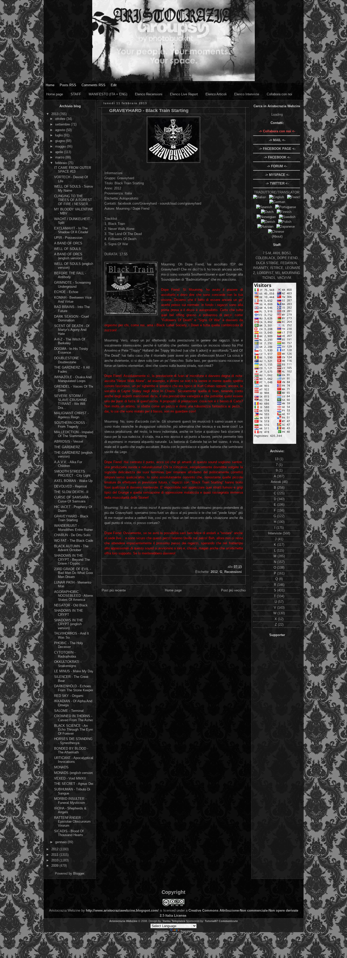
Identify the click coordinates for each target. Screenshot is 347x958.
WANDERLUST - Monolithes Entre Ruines (74, 528)
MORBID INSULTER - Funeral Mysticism (70, 801)
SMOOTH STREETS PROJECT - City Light (72, 473)
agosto (60, 130)
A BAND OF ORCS (68, 243)
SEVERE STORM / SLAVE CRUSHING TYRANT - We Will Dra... (70, 402)
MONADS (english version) (74, 773)
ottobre (60, 119)
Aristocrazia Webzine (123, 921)
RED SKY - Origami (68, 696)
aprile (59, 152)
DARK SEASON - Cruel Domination (71, 318)
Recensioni (233, 572)
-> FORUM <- (277, 166)
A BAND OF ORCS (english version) (68, 256)
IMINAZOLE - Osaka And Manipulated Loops (72, 379)
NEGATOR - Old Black (71, 605)
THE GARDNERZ (67, 447)
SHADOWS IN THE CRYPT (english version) (68, 624)
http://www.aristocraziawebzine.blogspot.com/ (122, 910)
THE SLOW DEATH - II (71, 492)
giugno (60, 141)
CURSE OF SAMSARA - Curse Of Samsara (72, 499)
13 (277, 459)
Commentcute (228, 921)
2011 (55, 855)
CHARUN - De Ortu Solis (72, 535)
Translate (186, 931)
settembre (63, 124)
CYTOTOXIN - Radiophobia (65, 654)
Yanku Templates (174, 921)
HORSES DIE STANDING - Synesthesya (73, 741)
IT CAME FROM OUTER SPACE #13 (72, 170)
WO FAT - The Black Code (73, 541)
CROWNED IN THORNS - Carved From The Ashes (74, 718)
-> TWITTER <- (277, 183)
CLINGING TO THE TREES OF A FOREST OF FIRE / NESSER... (73, 200)
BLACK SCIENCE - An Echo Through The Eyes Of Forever (74, 729)
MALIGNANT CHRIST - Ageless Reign (71, 415)
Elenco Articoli (216, 94)
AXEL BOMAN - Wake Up (73, 481)
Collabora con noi (279, 94)
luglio (59, 135)
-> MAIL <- (277, 140)
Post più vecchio (233, 590)
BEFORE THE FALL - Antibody (70, 275)
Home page (54, 94)
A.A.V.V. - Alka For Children (68, 464)
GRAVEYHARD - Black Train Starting (71, 518)
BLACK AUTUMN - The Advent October (71, 548)
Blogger (78, 873)
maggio (61, 146)
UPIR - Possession (68, 238)
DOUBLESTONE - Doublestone (67, 360)
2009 (55, 865)
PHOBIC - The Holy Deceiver (68, 645)
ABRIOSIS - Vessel (68, 441)
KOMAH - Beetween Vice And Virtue (72, 299)
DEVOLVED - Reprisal (70, 486)
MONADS (61, 767)
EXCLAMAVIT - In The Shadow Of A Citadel (71, 230)
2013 (55, 114)
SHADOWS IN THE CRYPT (68, 613)
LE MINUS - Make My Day (73, 671)
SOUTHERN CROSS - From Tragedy (70, 425)
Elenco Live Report (184, 94)
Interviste (275, 533)
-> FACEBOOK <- (277, 157)
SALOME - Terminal (69, 711)
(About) (277, 236)
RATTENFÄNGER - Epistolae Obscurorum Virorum (72, 821)
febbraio (61, 163)
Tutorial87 (211, 921)
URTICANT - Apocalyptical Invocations (73, 760)
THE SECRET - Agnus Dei (73, 784)
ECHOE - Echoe (66, 292)
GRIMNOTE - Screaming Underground (72, 284)
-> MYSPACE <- (277, 175)
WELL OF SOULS (67, 249)
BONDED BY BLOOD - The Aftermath (71, 750)
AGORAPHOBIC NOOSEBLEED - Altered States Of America (74, 596)
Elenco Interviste (246, 94)
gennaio (61, 842)
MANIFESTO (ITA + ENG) (108, 94)
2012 (55, 849)
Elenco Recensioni (148, 94)
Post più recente (114, 590)
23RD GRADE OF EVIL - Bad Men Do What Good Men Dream (74, 573)
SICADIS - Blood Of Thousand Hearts (69, 833)
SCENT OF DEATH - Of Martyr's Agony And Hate (71, 330)
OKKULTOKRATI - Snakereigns (67, 664)
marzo (60, 157)
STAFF (76, 94)
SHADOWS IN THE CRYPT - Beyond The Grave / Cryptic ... (72, 559)
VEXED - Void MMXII (70, 778)
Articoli (276, 482)
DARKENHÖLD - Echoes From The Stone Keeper (73, 688)
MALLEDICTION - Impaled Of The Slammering (73, 434)
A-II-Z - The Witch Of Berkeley (69, 341)
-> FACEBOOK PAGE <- (277, 149)
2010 (55, 860)
